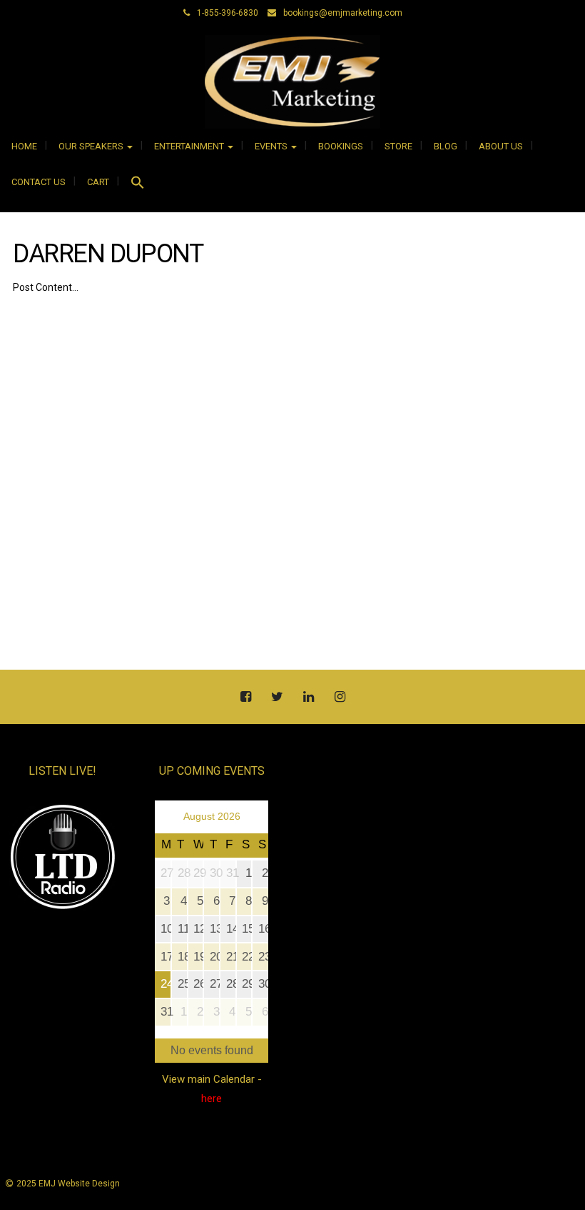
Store (398, 146)
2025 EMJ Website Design (68, 1184)
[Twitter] (277, 697)
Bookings (340, 146)
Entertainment (190, 146)
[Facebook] (245, 697)
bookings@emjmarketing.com (342, 13)
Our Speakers (92, 146)
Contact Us (38, 182)
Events (272, 146)
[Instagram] (339, 697)
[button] (138, 184)
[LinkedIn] (308, 697)
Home (24, 146)
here (211, 1098)
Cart (98, 182)
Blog (445, 146)
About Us (501, 146)
